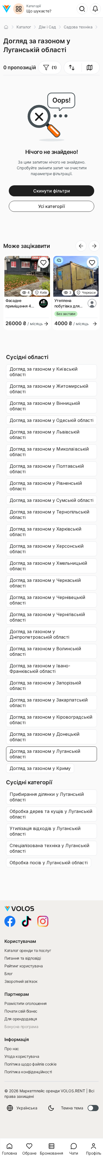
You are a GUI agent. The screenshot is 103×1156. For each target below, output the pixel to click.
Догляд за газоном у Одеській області (51, 420)
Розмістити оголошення (25, 1003)
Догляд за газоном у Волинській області (45, 651)
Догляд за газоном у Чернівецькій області (47, 600)
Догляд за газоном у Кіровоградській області (51, 719)
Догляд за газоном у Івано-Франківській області (40, 668)
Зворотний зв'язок (20, 981)
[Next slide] (94, 245)
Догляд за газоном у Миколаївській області (49, 451)
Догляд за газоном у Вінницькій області (45, 405)
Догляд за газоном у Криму (40, 768)
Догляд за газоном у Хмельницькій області (48, 565)
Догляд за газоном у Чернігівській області (47, 617)
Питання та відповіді (22, 958)
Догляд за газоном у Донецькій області (44, 736)
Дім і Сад (47, 27)
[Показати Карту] (89, 67)
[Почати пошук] (82, 8)
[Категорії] (18, 8)
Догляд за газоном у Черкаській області (45, 582)
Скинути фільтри (51, 191)
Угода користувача (21, 1056)
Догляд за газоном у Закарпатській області (49, 702)
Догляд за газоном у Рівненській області (46, 485)
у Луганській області (47, 796)
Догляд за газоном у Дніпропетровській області (39, 634)
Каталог (23, 27)
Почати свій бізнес (20, 1011)
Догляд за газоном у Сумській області (51, 500)
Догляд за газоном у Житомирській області (49, 388)
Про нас (11, 1048)
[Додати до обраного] (43, 262)
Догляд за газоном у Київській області (43, 371)
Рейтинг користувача (23, 966)
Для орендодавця (20, 1018)
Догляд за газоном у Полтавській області (47, 468)
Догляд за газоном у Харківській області (45, 531)
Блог (8, 973)
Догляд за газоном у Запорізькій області (45, 685)
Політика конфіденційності (28, 1071)
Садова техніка (78, 27)
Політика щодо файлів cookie (30, 1064)
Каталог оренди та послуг (27, 950)
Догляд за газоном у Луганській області (45, 753)
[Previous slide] (81, 245)
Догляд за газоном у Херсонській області (46, 548)
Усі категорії (51, 206)
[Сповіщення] (95, 9)
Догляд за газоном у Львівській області (44, 434)
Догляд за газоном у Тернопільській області (49, 514)
